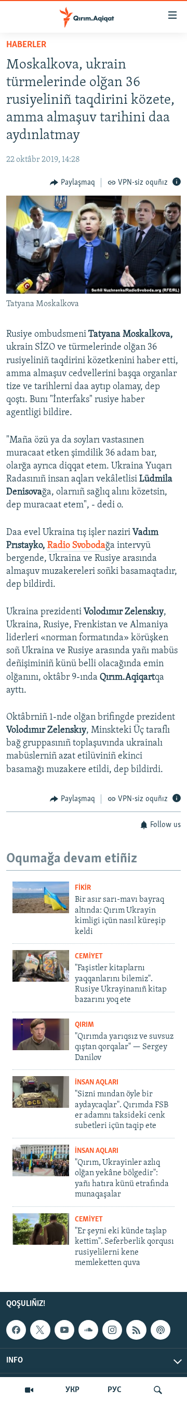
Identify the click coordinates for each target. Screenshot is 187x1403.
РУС (115, 1390)
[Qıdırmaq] (157, 1390)
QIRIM (84, 1025)
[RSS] (136, 1330)
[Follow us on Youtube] (64, 1330)
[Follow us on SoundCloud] (88, 1330)
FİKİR (83, 888)
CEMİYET (89, 956)
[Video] (29, 1390)
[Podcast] (160, 1330)
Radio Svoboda (76, 546)
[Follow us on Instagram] (112, 1330)
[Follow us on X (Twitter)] (40, 1330)
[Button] (72, 182)
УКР (72, 1390)
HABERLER (26, 45)
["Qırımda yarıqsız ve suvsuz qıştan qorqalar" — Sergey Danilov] (40, 1034)
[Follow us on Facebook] (16, 1330)
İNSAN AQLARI (96, 1082)
